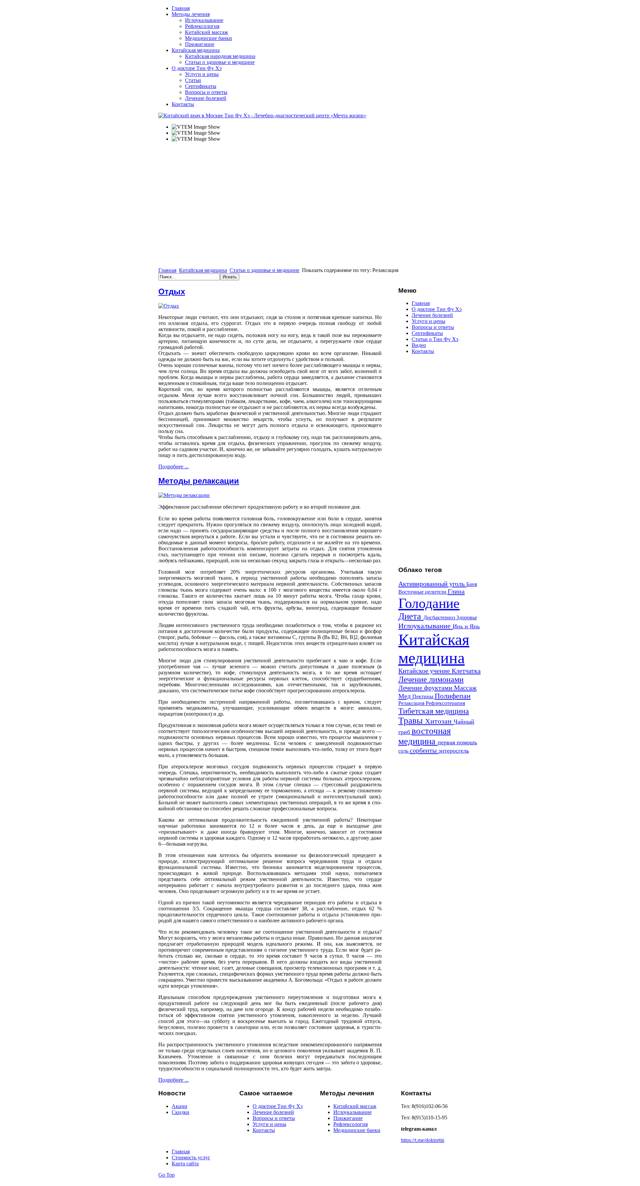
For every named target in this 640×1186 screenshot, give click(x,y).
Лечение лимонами (431, 679)
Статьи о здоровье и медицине (264, 270)
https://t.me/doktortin (422, 1140)
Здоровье (466, 617)
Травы (411, 721)
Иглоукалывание (425, 626)
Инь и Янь (466, 626)
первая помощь (457, 742)
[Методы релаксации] (184, 495)
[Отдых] (168, 306)
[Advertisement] (440, 460)
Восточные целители (423, 592)
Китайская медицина (203, 270)
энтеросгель (453, 750)
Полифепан (453, 696)
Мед (405, 696)
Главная (167, 270)
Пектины (423, 696)
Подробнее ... (173, 466)
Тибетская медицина (433, 710)
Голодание (429, 603)
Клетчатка (466, 670)
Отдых (171, 291)
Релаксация (412, 703)
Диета (410, 616)
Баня (471, 584)
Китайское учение (425, 670)
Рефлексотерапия (445, 703)
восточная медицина (424, 736)
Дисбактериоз (439, 617)
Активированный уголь (432, 583)
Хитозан (439, 721)
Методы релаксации (198, 481)
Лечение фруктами (426, 687)
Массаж (465, 687)
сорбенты (424, 750)
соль (404, 751)
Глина (456, 591)
